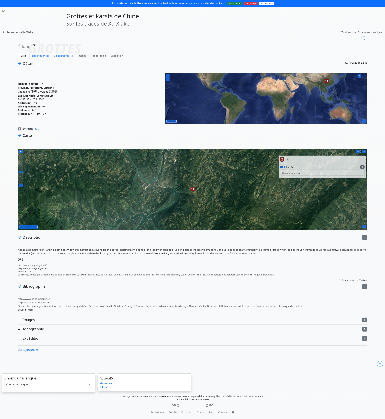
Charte (200, 412)
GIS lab (104, 387)
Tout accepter (234, 3)
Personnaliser (267, 3)
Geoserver (106, 383)
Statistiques (157, 412)
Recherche (32, 350)
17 (36, 128)
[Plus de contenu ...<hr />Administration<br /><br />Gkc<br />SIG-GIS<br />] (364, 39)
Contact (222, 412)
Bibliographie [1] (63, 55)
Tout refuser (250, 3)
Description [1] (40, 55)
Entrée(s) (291, 167)
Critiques (186, 412)
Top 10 (173, 412)
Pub (211, 412)
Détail (23, 55)
